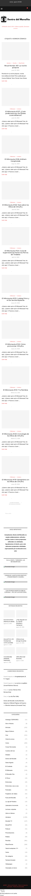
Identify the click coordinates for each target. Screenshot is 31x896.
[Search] (29, 8)
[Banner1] (15, 566)
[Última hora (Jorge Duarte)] (21, 633)
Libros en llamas (16, 813)
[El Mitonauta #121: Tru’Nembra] (15, 375)
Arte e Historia (16, 723)
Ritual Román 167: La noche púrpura (15, 67)
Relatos (16, 836)
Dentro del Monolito (16, 758)
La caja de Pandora (16, 801)
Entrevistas (16, 782)
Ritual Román (16, 844)
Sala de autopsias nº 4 (16, 848)
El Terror (16, 778)
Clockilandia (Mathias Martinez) (8, 658)
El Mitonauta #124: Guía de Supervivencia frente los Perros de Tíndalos (15, 253)
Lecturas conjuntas (16, 809)
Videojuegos (16, 864)
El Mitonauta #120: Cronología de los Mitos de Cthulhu (15, 435)
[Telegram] (22, 4)
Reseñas (16, 840)
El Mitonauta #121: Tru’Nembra (15, 390)
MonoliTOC (16, 825)
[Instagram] (13, 4)
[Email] (17, 4)
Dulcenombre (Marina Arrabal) (9, 620)
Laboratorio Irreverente (16, 805)
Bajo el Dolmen (16, 731)
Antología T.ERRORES (16, 719)
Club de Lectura (16, 739)
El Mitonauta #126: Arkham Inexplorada (15, 160)
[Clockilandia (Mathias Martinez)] (9, 650)
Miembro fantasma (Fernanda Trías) (15, 705)
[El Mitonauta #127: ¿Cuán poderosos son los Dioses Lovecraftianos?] (15, 97)
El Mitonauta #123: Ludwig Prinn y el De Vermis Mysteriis (15, 299)
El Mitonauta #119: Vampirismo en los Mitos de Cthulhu (15, 481)
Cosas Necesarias (16, 747)
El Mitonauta (16, 770)
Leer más (4, 81)
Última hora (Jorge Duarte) (21, 640)
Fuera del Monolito (16, 797)
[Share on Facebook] (13, 83)
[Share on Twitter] (15, 83)
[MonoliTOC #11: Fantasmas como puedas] (9, 633)
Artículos (16, 727)
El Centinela (16, 766)
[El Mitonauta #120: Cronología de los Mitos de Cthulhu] (15, 419)
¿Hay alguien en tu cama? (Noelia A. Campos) (21, 622)
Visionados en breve (16, 868)
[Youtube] (15, 4)
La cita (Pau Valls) (14, 696)
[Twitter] (10, 4)
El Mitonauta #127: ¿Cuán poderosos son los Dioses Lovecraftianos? (15, 113)
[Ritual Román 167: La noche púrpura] (15, 51)
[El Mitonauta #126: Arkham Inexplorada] (15, 145)
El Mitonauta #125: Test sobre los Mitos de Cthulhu (15, 206)
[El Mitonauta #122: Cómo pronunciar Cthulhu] (15, 330)
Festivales (16, 790)
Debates (16, 754)
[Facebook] (8, 4)
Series (16, 852)
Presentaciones (16, 833)
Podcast (16, 829)
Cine (16, 735)
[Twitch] (20, 4)
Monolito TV (16, 821)
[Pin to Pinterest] (17, 83)
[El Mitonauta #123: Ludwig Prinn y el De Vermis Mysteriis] (15, 284)
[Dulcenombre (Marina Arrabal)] (9, 613)
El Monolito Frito (16, 774)
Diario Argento (16, 762)
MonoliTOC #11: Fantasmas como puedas (9, 640)
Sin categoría (16, 856)
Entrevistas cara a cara (16, 786)
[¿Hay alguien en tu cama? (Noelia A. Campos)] (21, 613)
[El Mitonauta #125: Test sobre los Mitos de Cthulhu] (15, 190)
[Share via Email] (19, 83)
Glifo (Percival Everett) (20, 657)
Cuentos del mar (16, 751)
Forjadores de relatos (16, 793)
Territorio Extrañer (16, 860)
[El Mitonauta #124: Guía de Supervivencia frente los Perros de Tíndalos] (15, 236)
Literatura (16, 817)
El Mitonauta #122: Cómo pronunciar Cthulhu (15, 345)
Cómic (16, 743)
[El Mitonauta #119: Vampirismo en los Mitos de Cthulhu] (15, 465)
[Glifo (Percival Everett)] (21, 650)
